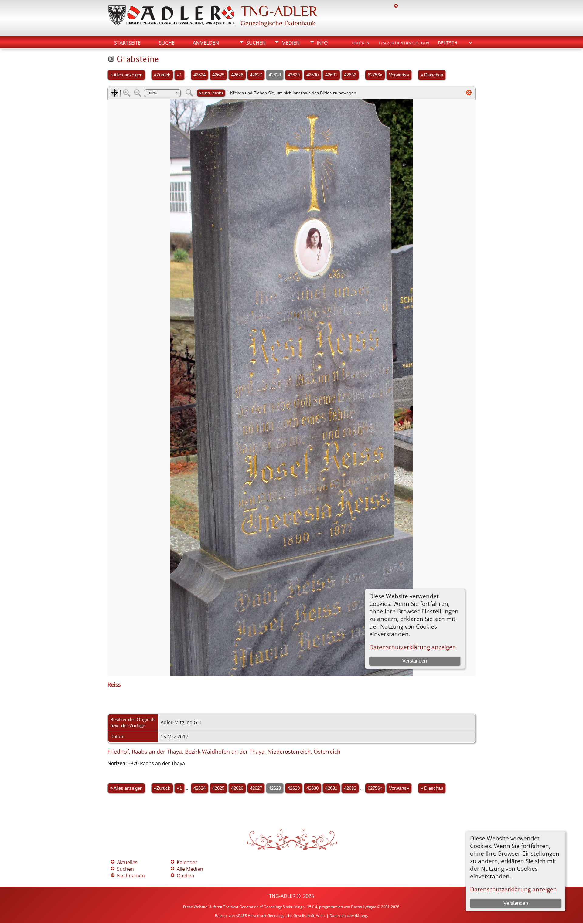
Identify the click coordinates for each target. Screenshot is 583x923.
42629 (294, 75)
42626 (237, 75)
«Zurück (162, 75)
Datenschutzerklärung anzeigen (513, 889)
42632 (350, 75)
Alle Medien (190, 869)
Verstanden (515, 903)
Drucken (361, 43)
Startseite (127, 42)
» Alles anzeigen (126, 75)
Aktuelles (127, 862)
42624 (199, 75)
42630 (312, 75)
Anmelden (206, 42)
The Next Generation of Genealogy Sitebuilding (262, 906)
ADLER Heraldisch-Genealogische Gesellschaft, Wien (280, 915)
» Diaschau (432, 75)
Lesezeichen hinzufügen (404, 43)
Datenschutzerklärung (348, 915)
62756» (375, 75)
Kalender (187, 862)
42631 (331, 75)
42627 (256, 75)
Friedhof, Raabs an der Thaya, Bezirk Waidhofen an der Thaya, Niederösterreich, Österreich (223, 751)
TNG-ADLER (278, 11)
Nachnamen (131, 875)
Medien (290, 42)
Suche (167, 42)
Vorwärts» (399, 75)
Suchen (256, 42)
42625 (218, 75)
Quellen (185, 875)
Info (322, 42)
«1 (179, 75)
